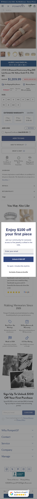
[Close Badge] (28, 491)
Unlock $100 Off (18, 259)
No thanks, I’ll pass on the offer (18, 272)
